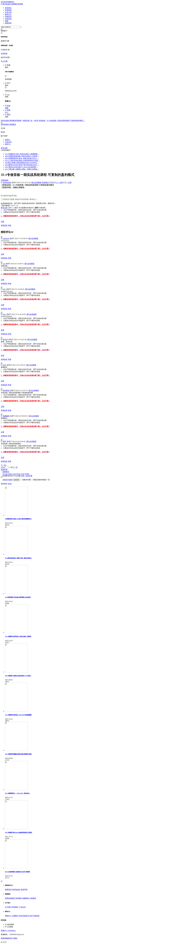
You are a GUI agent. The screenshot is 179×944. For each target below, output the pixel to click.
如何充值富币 (24, 916)
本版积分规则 (7, 480)
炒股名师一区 (28, 120)
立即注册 (29, 476)
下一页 (15, 467)
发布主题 (4, 148)
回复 (2, 221)
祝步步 (5, 339)
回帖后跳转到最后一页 (41, 480)
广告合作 (22, 907)
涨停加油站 (5, 124)
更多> (10, 484)
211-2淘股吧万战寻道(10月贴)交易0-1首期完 (18, 636)
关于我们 (8, 907)
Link (14, 474)
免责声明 (24, 889)
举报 (9, 225)
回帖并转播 (26, 480)
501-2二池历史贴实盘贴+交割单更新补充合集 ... (22, 160)
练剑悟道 (6, 390)
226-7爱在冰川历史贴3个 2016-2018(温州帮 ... (21, 167)
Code (22, 474)
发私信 (7, 140)
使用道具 (4, 225)
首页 (8, 8)
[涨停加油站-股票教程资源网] (12, 4)
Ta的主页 (8, 142)
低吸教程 (25, 898)
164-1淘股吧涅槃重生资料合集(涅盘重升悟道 (18, 754)
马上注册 (4, 61)
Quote (18, 474)
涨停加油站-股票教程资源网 (11, 120)
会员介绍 (8, 12)
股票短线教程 (10, 898)
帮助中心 (8, 916)
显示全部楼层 (36, 182)
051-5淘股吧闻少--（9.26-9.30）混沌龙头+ (17, 793)
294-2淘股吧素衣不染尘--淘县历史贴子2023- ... (22, 158)
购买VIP (8, 14)
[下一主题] (67, 182)
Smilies (27, 474)
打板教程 (32, 898)
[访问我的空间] (1, 123)
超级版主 (13, 124)
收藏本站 (10, 2)
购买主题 (4, 208)
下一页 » (4, 465)
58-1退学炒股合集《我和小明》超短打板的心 (18, 558)
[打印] (51, 182)
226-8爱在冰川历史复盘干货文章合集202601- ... (22, 165)
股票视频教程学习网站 (9, 938)
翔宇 (4, 441)
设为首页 (4, 2)
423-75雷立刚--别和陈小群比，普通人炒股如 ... (22, 169)
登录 (22, 476)
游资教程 (18, 898)
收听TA (7, 144)
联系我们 (15, 907)
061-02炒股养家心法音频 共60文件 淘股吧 (17, 872)
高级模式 (5, 472)
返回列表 (4, 469)
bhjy (4, 289)
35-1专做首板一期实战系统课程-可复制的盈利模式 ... (66, 120)
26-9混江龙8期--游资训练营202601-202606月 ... (22, 163)
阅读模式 (45, 182)
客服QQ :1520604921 (8, 930)
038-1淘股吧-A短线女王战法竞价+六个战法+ (18, 675)
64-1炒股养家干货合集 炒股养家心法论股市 (18, 597)
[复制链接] (4, 180)
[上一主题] (58, 182)
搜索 (6, 21)
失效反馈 (8, 19)
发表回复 (16, 480)
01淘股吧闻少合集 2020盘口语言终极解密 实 (18, 519)
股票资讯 (8, 23)
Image (10, 474)
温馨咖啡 (6, 416)
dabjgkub (6, 238)
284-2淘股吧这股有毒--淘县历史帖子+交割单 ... (22, 156)
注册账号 (15, 916)
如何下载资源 (34, 916)
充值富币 (8, 16)
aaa (4, 264)
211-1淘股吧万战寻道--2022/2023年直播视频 (18, 715)
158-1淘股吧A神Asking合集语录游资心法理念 (18, 832)
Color (6, 474)
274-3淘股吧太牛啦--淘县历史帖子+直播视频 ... (22, 154)
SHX (4, 365)
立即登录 (4, 53)
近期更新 (8, 10)
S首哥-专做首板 (39, 120)
